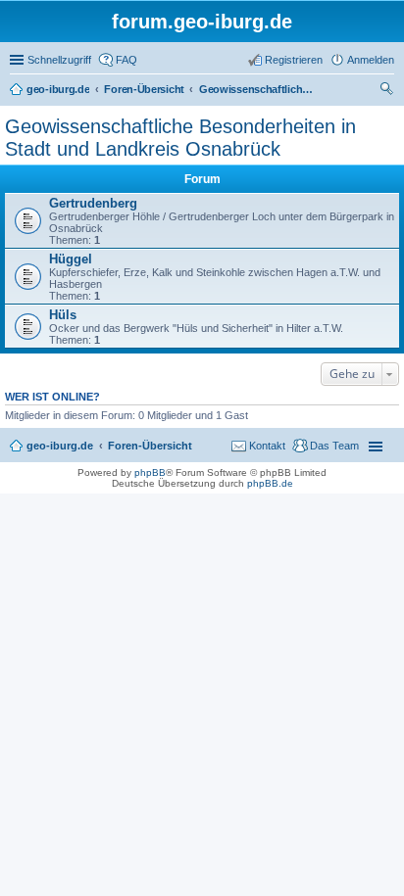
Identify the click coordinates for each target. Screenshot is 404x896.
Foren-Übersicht (150, 445)
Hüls (62, 314)
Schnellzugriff (59, 60)
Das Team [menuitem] (334, 445)
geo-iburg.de (59, 445)
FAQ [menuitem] (126, 60)
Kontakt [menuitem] (267, 445)
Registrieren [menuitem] (294, 60)
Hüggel (70, 259)
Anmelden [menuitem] (370, 60)
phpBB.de (270, 483)
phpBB (150, 472)
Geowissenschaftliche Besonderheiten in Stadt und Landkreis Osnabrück (180, 138)
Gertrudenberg (93, 203)
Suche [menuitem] (388, 91)
